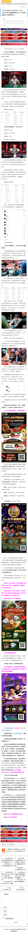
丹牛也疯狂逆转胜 (17, 733)
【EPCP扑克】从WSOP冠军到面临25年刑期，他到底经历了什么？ (7, 865)
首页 (3, 3)
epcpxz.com (13, 795)
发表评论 (23, 7)
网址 (4, 915)
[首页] (26, 924)
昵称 (5, 908)
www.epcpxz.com (15, 49)
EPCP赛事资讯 (8, 3)
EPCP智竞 (18, 851)
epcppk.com (17, 778)
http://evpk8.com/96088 (8, 772)
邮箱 (5, 912)
